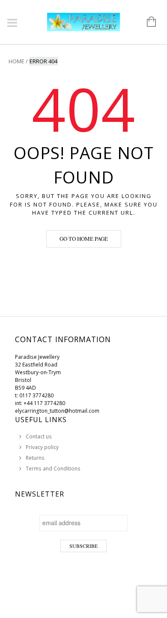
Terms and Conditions (53, 468)
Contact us (39, 436)
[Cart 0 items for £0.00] (147, 22)
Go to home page (84, 238)
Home (16, 61)
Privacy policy (42, 447)
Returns (35, 457)
